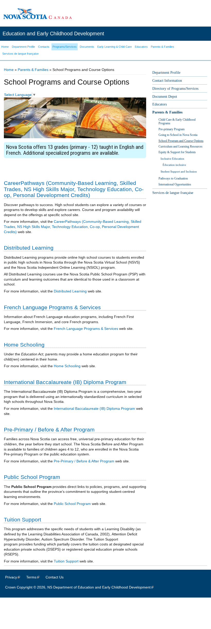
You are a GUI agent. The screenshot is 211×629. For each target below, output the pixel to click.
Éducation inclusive (174, 164)
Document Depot (164, 97)
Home (9, 70)
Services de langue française (172, 193)
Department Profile (166, 73)
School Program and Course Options (181, 141)
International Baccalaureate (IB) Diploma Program (94, 408)
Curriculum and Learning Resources (181, 146)
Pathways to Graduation (173, 178)
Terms (35, 577)
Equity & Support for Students (177, 152)
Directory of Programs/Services (175, 89)
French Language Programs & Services (86, 328)
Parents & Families (33, 70)
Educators (159, 104)
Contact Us (55, 577)
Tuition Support (66, 561)
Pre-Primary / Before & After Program (84, 461)
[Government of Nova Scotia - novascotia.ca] (37, 13)
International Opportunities (175, 184)
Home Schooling (67, 366)
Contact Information (167, 81)
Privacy (15, 577)
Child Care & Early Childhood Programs (177, 121)
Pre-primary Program (171, 129)
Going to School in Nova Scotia (178, 135)
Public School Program (72, 504)
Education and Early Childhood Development (53, 33)
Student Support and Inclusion (179, 171)
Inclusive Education (172, 158)
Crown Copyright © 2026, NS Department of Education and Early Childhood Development (82, 587)
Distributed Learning (70, 291)
